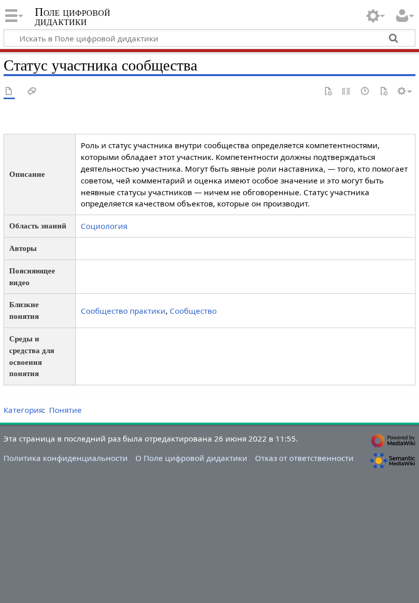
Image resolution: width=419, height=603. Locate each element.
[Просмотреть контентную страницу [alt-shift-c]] (9, 92)
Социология (104, 226)
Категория (23, 410)
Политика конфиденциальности (66, 458)
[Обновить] (384, 92)
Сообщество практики (123, 311)
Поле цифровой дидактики (72, 17)
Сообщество (193, 311)
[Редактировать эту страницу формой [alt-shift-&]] (328, 92)
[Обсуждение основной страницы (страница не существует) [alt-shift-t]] (32, 92)
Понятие (65, 410)
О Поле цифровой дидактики (191, 458)
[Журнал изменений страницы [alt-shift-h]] (365, 92)
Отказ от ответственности (304, 458)
